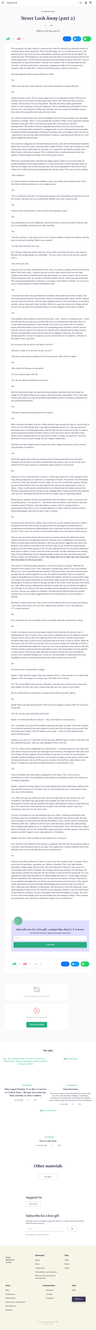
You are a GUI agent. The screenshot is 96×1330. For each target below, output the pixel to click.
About (37, 1260)
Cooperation (40, 1268)
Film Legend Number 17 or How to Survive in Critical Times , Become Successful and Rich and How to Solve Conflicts (25, 1092)
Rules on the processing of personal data (45, 1277)
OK (72, 1229)
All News (9, 1310)
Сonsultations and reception (46, 1272)
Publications (10, 1294)
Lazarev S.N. (12, 3)
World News (10, 1298)
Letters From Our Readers (15, 1302)
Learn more (33, 1204)
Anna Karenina (70, 1089)
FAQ (73, 1290)
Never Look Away (48, 1141)
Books (67, 1264)
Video (67, 1260)
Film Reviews (27, 1085)
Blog (7, 1290)
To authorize (36, 1025)
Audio (67, 1268)
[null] (67, 38)
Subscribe (50, 944)
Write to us (78, 1299)
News (37, 1264)
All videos (48, 1177)
